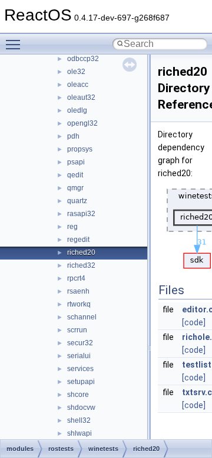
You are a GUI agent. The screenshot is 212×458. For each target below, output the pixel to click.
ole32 (76, 72)
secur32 (80, 343)
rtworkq (79, 304)
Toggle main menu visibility (15, 44)
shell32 (79, 420)
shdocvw (81, 407)
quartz (77, 201)
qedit (75, 175)
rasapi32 (81, 214)
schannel (82, 317)
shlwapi (79, 433)
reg (72, 227)
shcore (78, 394)
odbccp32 (83, 59)
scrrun (77, 330)
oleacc (77, 84)
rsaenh (78, 291)
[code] (194, 322)
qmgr (75, 188)
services (80, 369)
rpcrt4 (76, 278)
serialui (79, 356)
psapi (76, 162)
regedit (78, 239)
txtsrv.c (197, 392)
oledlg (77, 110)
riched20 (81, 252)
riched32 (81, 265)
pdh (73, 136)
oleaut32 (81, 97)
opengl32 (82, 123)
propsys (79, 149)
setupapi (81, 382)
